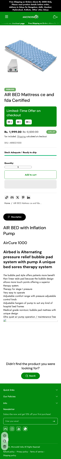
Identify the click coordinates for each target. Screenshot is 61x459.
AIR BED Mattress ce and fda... (27, 203)
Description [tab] (16, 217)
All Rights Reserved (32, 447)
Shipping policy (9, 455)
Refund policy (8, 451)
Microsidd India (17, 447)
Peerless (10, 89)
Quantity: (9, 163)
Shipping (21, 136)
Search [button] (32, 375)
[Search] (4, 441)
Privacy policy (22, 451)
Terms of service (36, 451)
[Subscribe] (54, 421)
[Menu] (6, 16)
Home (7, 203)
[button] (54, 16)
